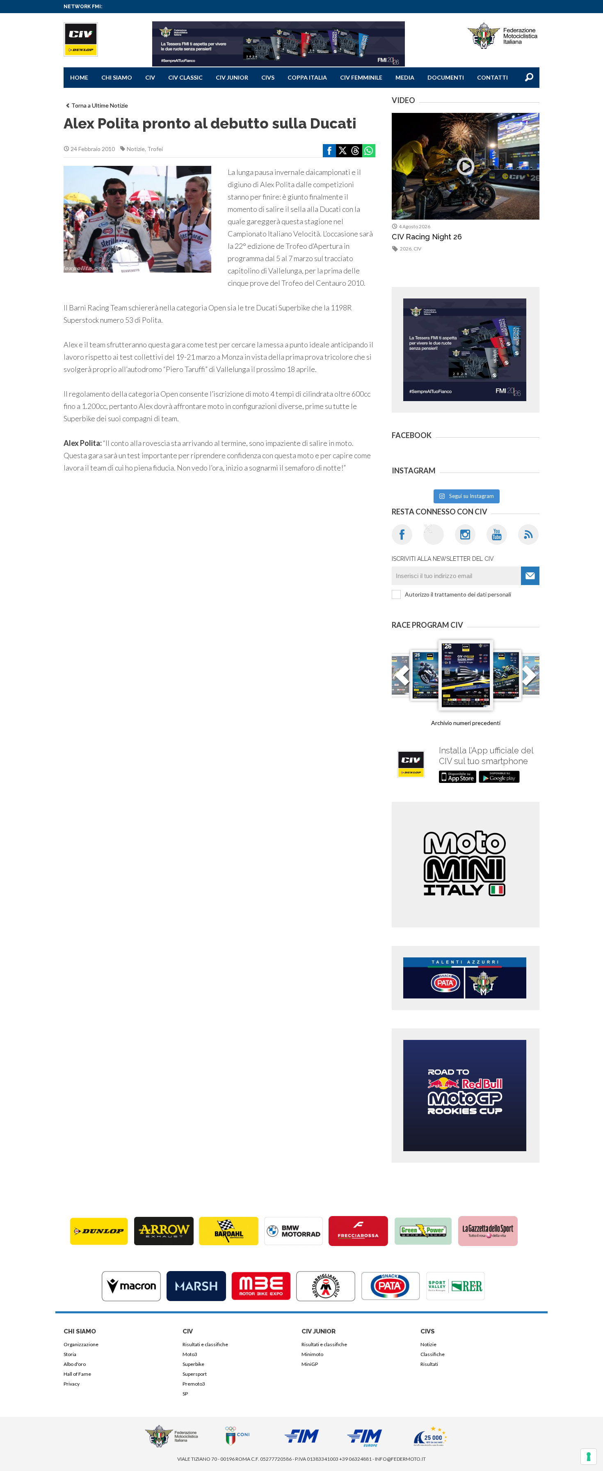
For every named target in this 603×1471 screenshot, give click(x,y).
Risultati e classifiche (205, 1344)
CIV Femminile (361, 77)
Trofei (155, 148)
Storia (70, 1354)
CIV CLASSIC (185, 77)
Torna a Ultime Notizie (99, 105)
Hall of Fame (77, 1374)
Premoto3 (194, 1384)
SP (185, 1394)
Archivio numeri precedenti (465, 722)
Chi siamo (116, 77)
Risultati (429, 1364)
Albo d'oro (75, 1364)
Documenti (445, 77)
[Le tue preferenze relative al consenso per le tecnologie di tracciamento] (588, 1456)
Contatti (492, 77)
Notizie (136, 148)
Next (529, 680)
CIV (150, 77)
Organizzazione (81, 1344)
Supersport (195, 1374)
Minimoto (312, 1354)
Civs (267, 77)
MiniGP (310, 1364)
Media (404, 77)
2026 (405, 249)
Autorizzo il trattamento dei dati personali (458, 594)
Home (79, 77)
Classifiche (432, 1354)
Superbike (193, 1364)
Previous (402, 680)
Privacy (72, 1384)
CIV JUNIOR (232, 77)
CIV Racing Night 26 (427, 236)
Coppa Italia (307, 77)
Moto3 (190, 1354)
